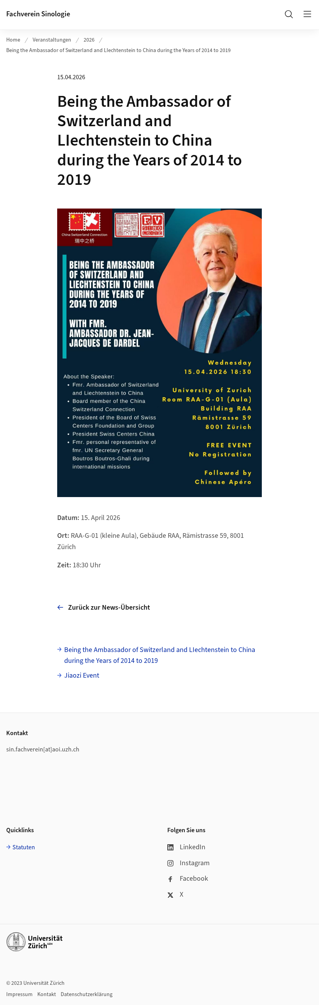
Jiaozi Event (81, 675)
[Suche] (288, 14)
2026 (89, 40)
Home (13, 40)
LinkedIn (192, 847)
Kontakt (46, 994)
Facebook (194, 878)
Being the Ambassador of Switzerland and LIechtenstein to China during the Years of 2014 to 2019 (118, 50)
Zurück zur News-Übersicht (109, 607)
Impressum (19, 994)
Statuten (23, 847)
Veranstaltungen (52, 40)
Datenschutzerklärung (86, 994)
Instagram (195, 863)
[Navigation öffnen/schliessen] (307, 14)
